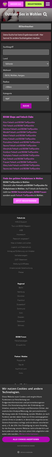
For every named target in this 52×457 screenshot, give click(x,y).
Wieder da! (15, 4)
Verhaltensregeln (21, 255)
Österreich (21, 321)
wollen (28, 243)
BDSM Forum (21, 337)
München (21, 296)
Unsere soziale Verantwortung (21, 268)
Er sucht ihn (21, 345)
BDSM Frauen (40, 192)
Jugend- (14, 247)
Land (5, 58)
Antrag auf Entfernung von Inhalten (21, 251)
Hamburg (21, 292)
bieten (19, 243)
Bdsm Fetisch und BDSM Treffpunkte (19, 135)
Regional (21, 284)
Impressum (21, 235)
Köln (21, 313)
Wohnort (7, 70)
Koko (21, 373)
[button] (26, 452)
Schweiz (21, 325)
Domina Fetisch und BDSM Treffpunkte (20, 129)
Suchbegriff (8, 47)
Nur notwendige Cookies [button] (26, 446)
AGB (21, 230)
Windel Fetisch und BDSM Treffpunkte (20, 132)
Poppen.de (21, 360)
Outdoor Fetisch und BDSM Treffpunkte (20, 152)
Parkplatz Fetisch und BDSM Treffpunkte (21, 155)
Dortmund (21, 309)
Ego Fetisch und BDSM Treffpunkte (18, 159)
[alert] (26, 420)
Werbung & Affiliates (21, 264)
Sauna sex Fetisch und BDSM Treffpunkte (21, 168)
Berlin (21, 288)
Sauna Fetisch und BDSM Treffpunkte (19, 145)
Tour (13, 226)
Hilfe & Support (21, 222)
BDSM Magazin (24, 226)
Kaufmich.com (21, 369)
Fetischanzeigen (21, 341)
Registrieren (35, 4)
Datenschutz (26, 247)
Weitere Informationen (28, 434)
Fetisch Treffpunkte (25, 195)
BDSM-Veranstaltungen (22, 192)
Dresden (21, 317)
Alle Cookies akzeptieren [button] (26, 439)
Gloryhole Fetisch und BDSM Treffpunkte (21, 149)
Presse (21, 272)
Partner (17, 356)
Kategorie (7, 93)
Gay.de (21, 365)
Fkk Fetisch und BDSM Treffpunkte (18, 125)
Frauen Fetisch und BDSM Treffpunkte (20, 162)
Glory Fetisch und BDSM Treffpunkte (19, 139)
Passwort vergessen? (21, 239)
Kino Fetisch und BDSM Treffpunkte (19, 122)
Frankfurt (21, 300)
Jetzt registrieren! (26, 201)
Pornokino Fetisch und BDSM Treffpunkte (21, 142)
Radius (6, 82)
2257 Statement (21, 260)
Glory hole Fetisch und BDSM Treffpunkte (21, 165)
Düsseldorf (21, 305)
